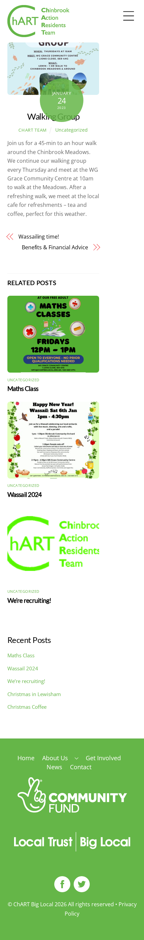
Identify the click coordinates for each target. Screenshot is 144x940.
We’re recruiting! (29, 600)
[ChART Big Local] (38, 33)
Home (25, 758)
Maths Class (23, 388)
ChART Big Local (33, 904)
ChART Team (32, 130)
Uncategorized (71, 130)
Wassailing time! (38, 236)
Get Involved (103, 758)
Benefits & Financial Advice (55, 247)
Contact (80, 767)
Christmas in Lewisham (34, 694)
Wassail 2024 (24, 494)
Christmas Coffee (27, 706)
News (54, 767)
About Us (55, 758)
